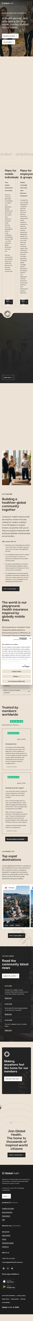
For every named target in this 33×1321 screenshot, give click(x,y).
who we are (5, 1231)
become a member (9, 36)
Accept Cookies (16, 671)
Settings (15, 676)
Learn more (7, 377)
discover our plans (9, 105)
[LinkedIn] (3, 1268)
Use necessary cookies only (16, 681)
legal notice (5, 1299)
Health (12, 925)
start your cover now (12, 1079)
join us (5, 1196)
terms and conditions (8, 1295)
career (4, 1239)
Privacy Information (14, 661)
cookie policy (15, 1299)
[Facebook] (12, 1268)
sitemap (22, 1299)
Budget (18, 925)
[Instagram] (7, 1268)
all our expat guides (15, 935)
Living (6, 925)
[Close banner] (30, 638)
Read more (8, 998)
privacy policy (21, 1295)
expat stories (6, 1235)
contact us (5, 1246)
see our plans (7, 42)
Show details (26, 666)
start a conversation (9, 589)
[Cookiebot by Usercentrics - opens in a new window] (20, 638)
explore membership (15, 1155)
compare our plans (8, 1208)
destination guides (8, 1243)
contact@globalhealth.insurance (12, 1262)
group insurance (7, 1212)
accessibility (6, 1302)
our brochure (7, 111)
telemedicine (6, 1216)
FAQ (3, 1220)
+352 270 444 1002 (8, 1258)
